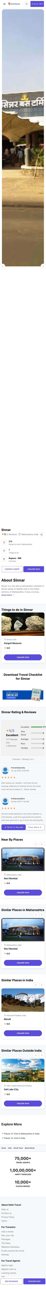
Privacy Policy (7, 1217)
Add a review (7, 1231)
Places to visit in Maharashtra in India (21, 1133)
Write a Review (15, 827)
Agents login (7, 1265)
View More (33, 827)
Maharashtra (27, 534)
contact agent (12, 569)
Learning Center (8, 1273)
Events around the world (12, 1250)
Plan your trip (7, 1235)
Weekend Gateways (10, 1247)
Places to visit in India (14, 1138)
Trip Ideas (5, 1243)
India (36, 534)
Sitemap (5, 1254)
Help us (4, 1209)
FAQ (3, 1277)
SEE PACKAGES (11, 1281)
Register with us (8, 1269)
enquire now (34, 1281)
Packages (5, 1239)
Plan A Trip (37, 4)
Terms (4, 1221)
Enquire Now (23, 657)
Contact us (6, 1213)
